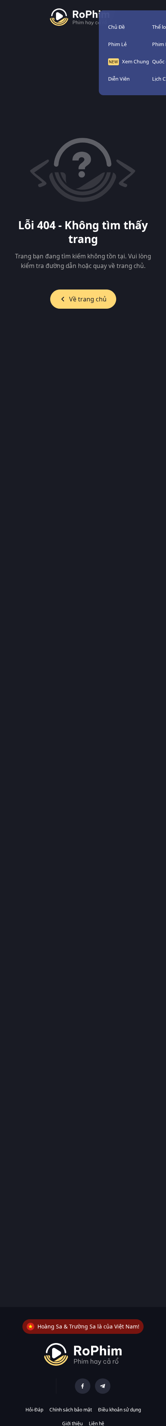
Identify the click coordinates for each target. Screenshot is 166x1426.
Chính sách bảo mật (70, 1409)
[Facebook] (82, 1386)
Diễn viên (119, 78)
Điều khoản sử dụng (119, 1409)
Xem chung (135, 61)
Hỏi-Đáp (34, 1409)
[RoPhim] (80, 17)
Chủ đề (116, 26)
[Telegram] (102, 1386)
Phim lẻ (117, 44)
